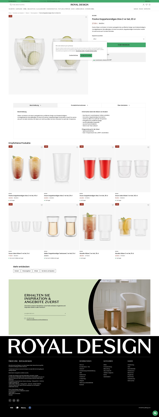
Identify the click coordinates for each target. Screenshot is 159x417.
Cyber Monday (131, 378)
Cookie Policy (83, 378)
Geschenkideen (131, 368)
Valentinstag (131, 364)
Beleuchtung (107, 368)
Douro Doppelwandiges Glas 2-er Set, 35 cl (94, 195)
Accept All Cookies (86, 55)
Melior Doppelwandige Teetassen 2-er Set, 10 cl (59, 253)
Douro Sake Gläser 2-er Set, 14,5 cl (126, 195)
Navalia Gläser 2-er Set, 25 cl (89, 253)
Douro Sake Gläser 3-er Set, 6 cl (19, 253)
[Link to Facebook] (10, 400)
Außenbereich (107, 376)
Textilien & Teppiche (108, 372)
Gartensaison (131, 370)
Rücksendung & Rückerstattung (87, 370)
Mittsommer (130, 372)
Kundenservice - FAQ (85, 366)
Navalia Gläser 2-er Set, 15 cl (124, 253)
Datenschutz (83, 374)
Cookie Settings (73, 55)
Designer (82, 380)
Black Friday (131, 376)
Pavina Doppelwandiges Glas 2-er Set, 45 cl (23, 195)
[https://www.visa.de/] (11, 407)
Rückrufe (82, 384)
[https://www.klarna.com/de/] (23, 407)
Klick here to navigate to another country (18, 373)
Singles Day (130, 374)
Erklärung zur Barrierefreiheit (86, 382)
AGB (81, 372)
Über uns (82, 364)
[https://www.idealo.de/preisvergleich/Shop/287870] (30, 407)
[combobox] (147, 1)
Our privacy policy (80, 51)
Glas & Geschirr (107, 370)
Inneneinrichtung (108, 366)
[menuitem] (12, 9)
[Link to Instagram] (14, 400)
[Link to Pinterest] (18, 400)
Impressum (82, 376)
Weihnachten (131, 380)
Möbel (105, 364)
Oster (129, 366)
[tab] (35, 105)
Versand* (82, 368)
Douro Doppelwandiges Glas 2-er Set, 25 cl (58, 195)
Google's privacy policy (91, 51)
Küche (105, 374)
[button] (147, 1)
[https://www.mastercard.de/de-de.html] (17, 407)
